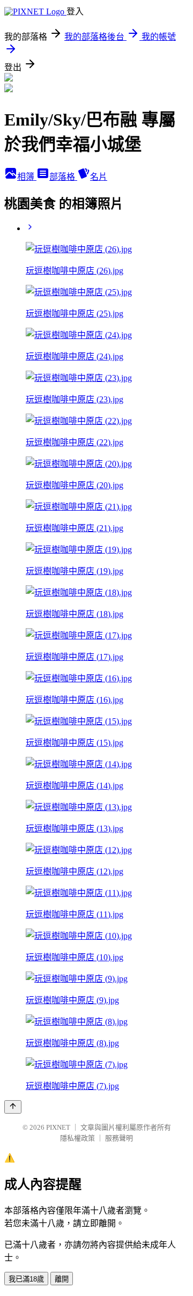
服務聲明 (119, 1138)
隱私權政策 (77, 1138)
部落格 (63, 176)
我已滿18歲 (26, 1279)
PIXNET (58, 1127)
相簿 (26, 176)
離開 (62, 1279)
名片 (98, 176)
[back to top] (12, 1107)
